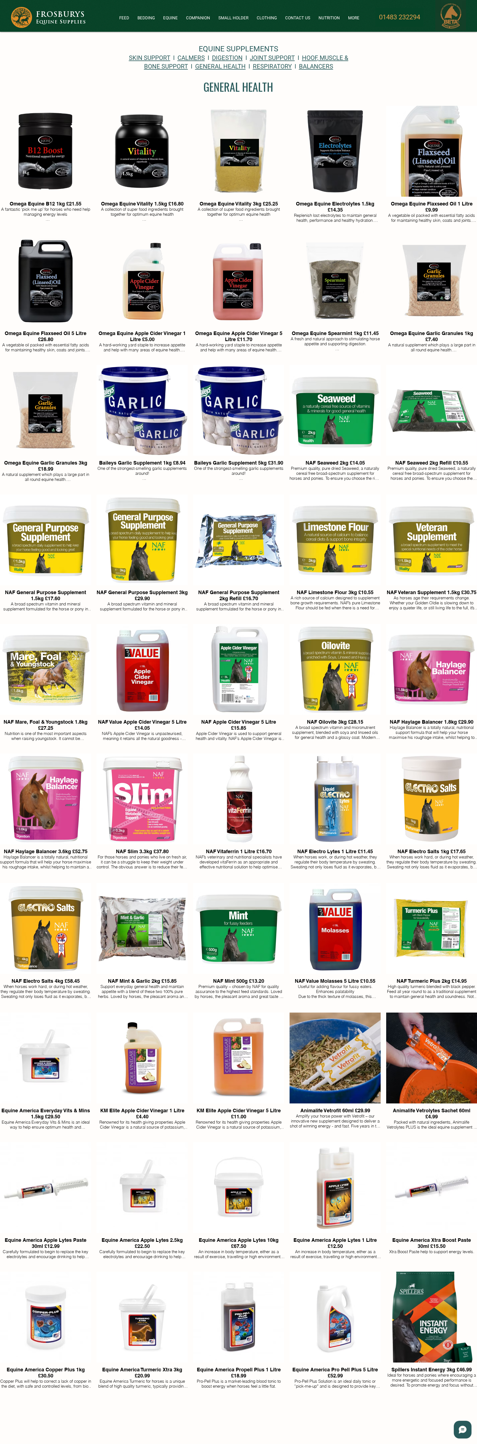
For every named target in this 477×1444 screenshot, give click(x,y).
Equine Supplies (61, 22)
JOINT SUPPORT (272, 57)
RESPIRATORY (272, 66)
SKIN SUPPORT (149, 57)
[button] (124, 18)
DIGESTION (227, 57)
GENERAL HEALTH (220, 66)
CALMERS (191, 57)
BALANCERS (316, 66)
